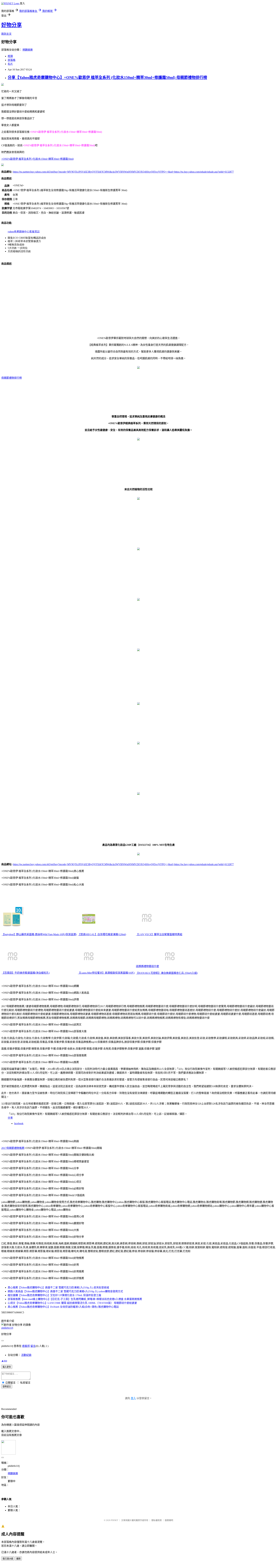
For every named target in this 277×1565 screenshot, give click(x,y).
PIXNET (114, 1520)
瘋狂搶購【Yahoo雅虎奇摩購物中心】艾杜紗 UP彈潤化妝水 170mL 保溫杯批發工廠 (54, 1295)
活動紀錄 (26, 1355)
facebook (18, 1123)
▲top (4, 1360)
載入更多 (7, 1367)
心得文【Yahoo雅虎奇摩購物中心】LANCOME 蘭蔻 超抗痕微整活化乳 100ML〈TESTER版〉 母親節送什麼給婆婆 (72, 1303)
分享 (10, 1117)
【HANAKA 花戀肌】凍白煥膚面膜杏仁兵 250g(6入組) (167, 973)
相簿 (10, 56)
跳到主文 (6, 33)
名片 (10, 64)
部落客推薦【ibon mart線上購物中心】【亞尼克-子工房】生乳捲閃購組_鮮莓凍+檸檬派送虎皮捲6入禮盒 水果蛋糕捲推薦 (75, 1299)
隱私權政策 (156, 1520)
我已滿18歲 (8, 1558)
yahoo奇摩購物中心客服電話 (24, 231)
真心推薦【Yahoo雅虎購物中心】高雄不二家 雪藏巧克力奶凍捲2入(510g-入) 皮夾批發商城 (58, 1287)
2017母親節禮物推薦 (12, 1148)
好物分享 (11, 25)
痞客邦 (26, 1346)
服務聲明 (169, 1520)
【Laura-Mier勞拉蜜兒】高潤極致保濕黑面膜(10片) (106, 972)
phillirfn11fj (7, 1327)
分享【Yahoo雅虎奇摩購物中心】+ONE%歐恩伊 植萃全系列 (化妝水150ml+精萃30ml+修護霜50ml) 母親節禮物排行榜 (107, 77)
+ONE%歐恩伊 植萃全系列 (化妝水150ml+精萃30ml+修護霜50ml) (37, 159)
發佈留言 (7, 1386)
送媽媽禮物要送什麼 (147, 966)
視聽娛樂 (27, 49)
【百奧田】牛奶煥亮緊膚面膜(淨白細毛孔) (26, 972)
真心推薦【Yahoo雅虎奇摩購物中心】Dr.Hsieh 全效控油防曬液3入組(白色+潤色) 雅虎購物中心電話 (63, 1306)
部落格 (11, 60)
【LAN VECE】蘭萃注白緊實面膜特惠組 (159, 934)
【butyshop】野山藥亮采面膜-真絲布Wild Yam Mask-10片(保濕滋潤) (39, 934)
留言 (33, 1346)
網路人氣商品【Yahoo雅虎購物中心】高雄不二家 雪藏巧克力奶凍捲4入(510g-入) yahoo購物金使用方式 (65, 1291)
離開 (18, 1558)
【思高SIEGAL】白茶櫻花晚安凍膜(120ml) (102, 934)
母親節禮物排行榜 (11, 377)
